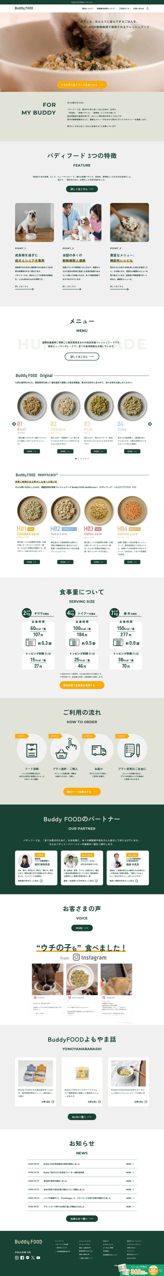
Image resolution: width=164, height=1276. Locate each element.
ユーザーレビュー (85, 1244)
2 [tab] (78, 458)
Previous (14, 424)
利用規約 (106, 1251)
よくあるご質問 (108, 1248)
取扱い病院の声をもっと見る (122, 880)
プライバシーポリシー (134, 1244)
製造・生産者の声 (85, 1248)
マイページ (130, 1251)
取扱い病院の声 (84, 1254)
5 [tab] (85, 458)
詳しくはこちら (21, 286)
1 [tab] (76, 458)
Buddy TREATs (131, 1258)
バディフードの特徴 (61, 1244)
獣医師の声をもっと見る (28, 880)
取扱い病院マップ (86, 1258)
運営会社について (132, 1254)
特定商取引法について (110, 1255)
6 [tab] (88, 458)
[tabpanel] (31, 422)
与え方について (108, 1244)
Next (150, 424)
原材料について (62, 1248)
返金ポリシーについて (134, 1241)
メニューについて (85, 1241)
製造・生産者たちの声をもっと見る (79, 880)
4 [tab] (83, 458)
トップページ (59, 1241)
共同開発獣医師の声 (63, 1251)
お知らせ (106, 1241)
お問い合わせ (131, 1248)
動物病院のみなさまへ (86, 1251)
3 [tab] (80, 458)
